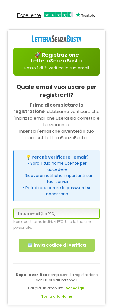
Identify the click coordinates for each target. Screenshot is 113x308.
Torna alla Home (56, 296)
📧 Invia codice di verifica (56, 245)
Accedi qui (75, 288)
